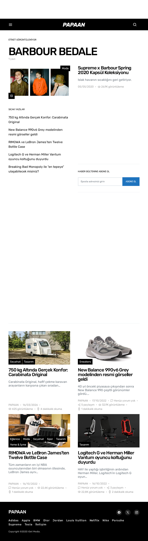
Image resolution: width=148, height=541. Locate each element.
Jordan (58, 520)
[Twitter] (128, 512)
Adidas (13, 520)
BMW (36, 520)
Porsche (118, 520)
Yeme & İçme (18, 444)
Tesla (28, 524)
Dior (46, 520)
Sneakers (85, 361)
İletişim (40, 524)
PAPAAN (13, 405)
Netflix (95, 520)
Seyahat (15, 361)
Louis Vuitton (76, 520)
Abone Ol (131, 181)
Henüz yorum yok (124, 400)
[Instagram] (137, 512)
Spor (50, 439)
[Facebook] (119, 512)
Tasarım (29, 361)
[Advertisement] (74, 8)
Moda (65, 68)
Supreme (15, 524)
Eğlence (15, 439)
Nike (106, 520)
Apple (26, 520)
